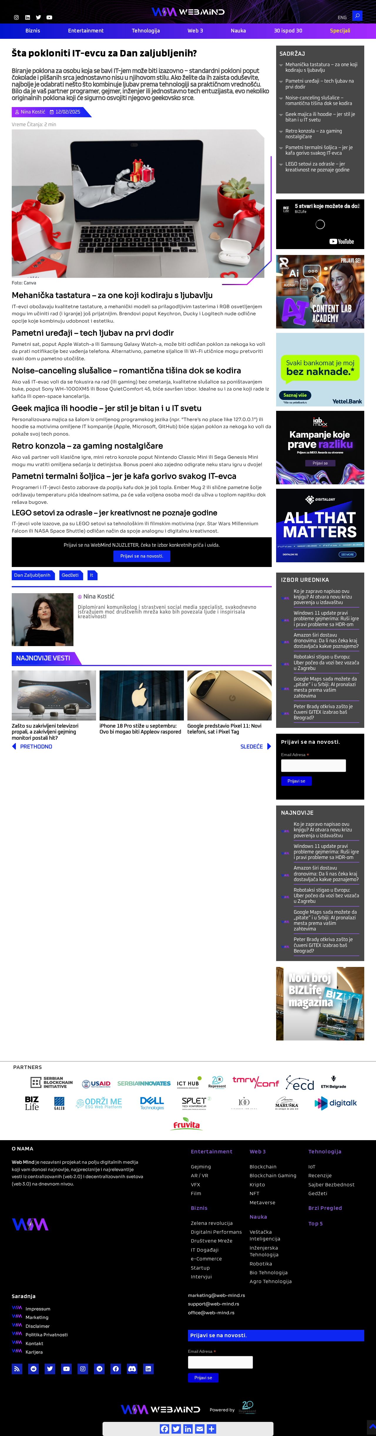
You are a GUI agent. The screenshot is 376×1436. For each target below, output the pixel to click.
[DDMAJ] (320, 525)
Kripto (257, 1184)
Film (196, 1193)
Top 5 (315, 1223)
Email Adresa (295, 755)
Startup (200, 1268)
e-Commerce (206, 1258)
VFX (195, 1184)
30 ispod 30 (288, 31)
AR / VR (199, 1175)
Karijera (34, 1351)
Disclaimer (38, 1325)
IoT (312, 1166)
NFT (255, 1193)
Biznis (33, 31)
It (91, 574)
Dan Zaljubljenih (32, 574)
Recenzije (320, 1175)
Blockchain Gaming (273, 1175)
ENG (342, 18)
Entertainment (86, 31)
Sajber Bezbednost (331, 1184)
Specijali (340, 31)
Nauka (238, 31)
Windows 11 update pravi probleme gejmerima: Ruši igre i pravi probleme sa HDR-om (326, 619)
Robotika (261, 1263)
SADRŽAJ (293, 54)
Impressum (38, 1308)
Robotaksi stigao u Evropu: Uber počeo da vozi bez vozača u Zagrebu (326, 663)
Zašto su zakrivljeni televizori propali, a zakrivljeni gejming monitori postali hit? (45, 732)
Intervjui (201, 1276)
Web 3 (195, 31)
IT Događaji (205, 1250)
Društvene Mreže (212, 1240)
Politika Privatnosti (47, 1334)
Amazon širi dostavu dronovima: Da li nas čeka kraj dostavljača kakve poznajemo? (326, 641)
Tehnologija (146, 31)
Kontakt (34, 1343)
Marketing (37, 1317)
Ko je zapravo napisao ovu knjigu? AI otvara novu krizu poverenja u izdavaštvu (323, 597)
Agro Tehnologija (271, 1281)
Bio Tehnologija (269, 1272)
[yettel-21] (320, 369)
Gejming (201, 1166)
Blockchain (263, 1166)
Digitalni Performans (216, 1232)
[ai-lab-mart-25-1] (320, 291)
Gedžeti (70, 574)
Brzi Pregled (325, 1207)
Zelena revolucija (212, 1223)
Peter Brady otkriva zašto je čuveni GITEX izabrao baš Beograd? (323, 712)
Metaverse (263, 1202)
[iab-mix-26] (320, 447)
